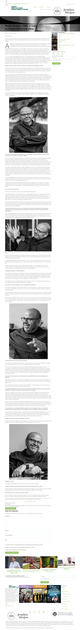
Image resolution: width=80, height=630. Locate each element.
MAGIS (25, 499)
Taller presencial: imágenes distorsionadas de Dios (16, 3)
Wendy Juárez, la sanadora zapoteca (31, 570)
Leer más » (60, 36)
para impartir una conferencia (43, 63)
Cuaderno (64, 588)
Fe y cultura (48, 7)
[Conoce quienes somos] (6, 603)
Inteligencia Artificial (32, 501)
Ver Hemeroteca (64, 585)
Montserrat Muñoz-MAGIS (12, 33)
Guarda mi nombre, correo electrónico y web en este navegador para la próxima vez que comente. (24, 544)
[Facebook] (53, 53)
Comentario (7, 516)
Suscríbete (49, 9)
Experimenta (42, 9)
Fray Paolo (7, 56)
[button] (29, 12)
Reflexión (35, 7)
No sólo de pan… (65, 606)
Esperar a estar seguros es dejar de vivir (67, 46)
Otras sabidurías (65, 608)
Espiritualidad (64, 598)
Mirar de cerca (64, 603)
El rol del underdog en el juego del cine (66, 34)
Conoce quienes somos (9, 605)
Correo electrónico (9, 535)
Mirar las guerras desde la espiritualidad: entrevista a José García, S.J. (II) (13, 571)
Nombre (7, 530)
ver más (6, 5)
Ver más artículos (10, 508)
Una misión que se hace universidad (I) (64, 40)
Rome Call (47, 411)
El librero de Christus (66, 593)
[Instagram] (58, 53)
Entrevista (26, 501)
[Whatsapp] (39, 612)
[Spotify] (62, 53)
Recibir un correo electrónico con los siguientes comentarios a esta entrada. (20, 547)
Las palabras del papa (66, 601)
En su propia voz (65, 596)
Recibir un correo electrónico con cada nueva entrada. (16, 549)
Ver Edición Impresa (70, 4)
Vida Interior (41, 7)
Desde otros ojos (65, 591)
